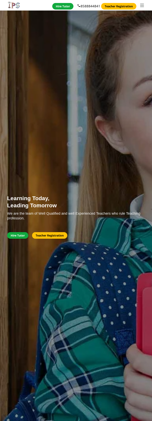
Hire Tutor (63, 6)
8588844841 (88, 6)
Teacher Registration (119, 6)
